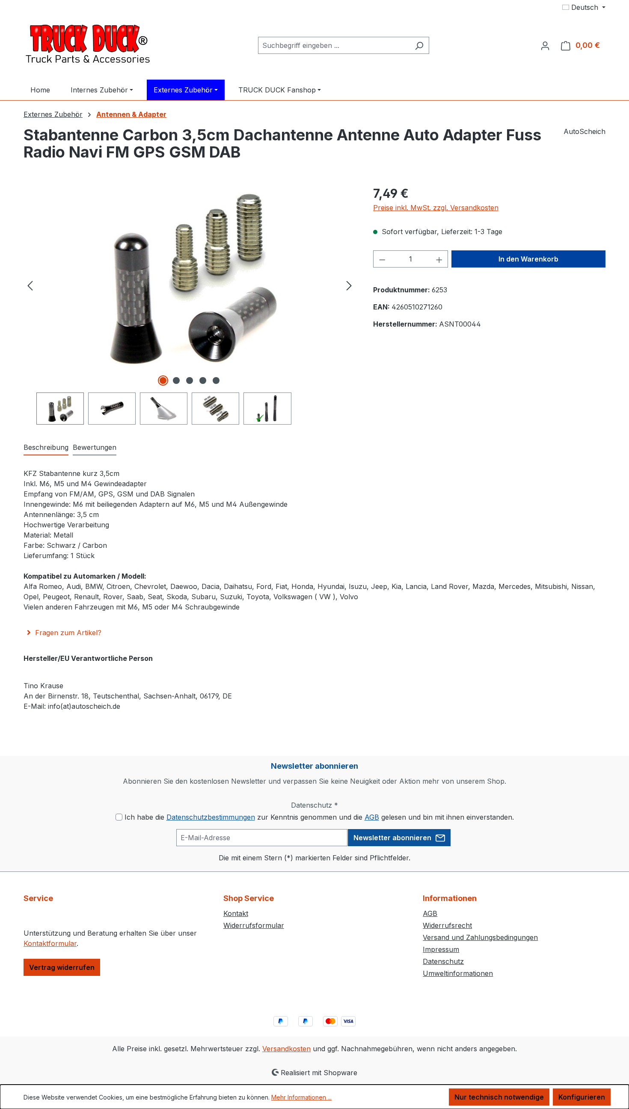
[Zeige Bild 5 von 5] (216, 380)
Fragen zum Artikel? (68, 632)
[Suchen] (419, 45)
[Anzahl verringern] (382, 259)
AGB (372, 817)
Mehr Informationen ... (301, 1097)
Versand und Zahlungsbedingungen (480, 937)
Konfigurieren (581, 1097)
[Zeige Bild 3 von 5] (189, 380)
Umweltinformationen (458, 973)
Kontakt (235, 913)
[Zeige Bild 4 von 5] (202, 380)
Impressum (441, 949)
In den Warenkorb (528, 259)
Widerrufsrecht (447, 925)
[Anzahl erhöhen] (439, 259)
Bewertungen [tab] (94, 447)
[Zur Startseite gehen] (88, 43)
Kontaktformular (50, 943)
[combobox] (333, 45)
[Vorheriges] (30, 285)
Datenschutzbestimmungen (210, 817)
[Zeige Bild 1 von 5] (163, 380)
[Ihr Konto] (545, 45)
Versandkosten (286, 1048)
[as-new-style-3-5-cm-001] (190, 276)
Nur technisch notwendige (499, 1097)
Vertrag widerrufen (62, 967)
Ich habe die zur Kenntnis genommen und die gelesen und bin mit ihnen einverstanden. (319, 817)
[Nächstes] (349, 285)
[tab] (46, 447)
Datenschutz (443, 961)
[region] (190, 304)
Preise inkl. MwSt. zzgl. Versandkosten (435, 207)
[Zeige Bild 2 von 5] (176, 380)
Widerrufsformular (253, 925)
